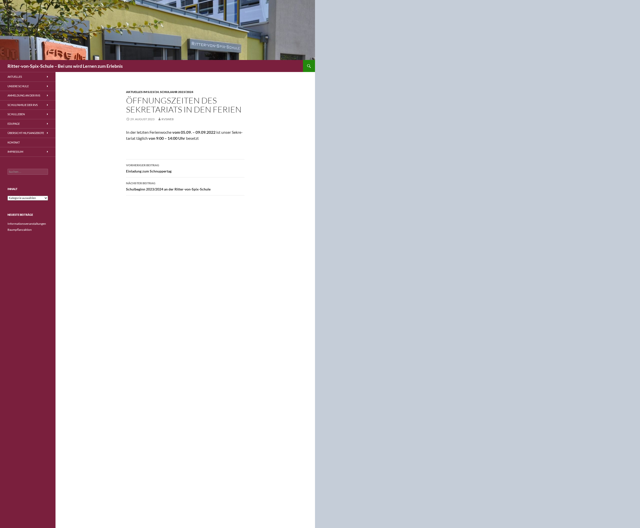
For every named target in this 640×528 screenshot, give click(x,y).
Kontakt (14, 142)
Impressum (15, 151)
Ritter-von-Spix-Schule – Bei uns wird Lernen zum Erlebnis (65, 66)
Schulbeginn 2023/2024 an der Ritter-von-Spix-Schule (168, 186)
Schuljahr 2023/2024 (176, 92)
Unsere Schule (18, 86)
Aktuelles (15, 76)
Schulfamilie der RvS (23, 104)
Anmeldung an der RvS (24, 95)
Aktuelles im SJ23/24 (142, 92)
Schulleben (16, 114)
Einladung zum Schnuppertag (149, 168)
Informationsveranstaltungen (27, 224)
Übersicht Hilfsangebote (26, 132)
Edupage (14, 123)
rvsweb (168, 119)
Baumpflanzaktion (20, 230)
